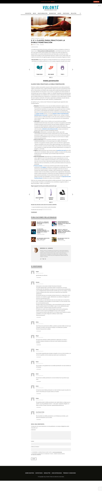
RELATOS (73, 13)
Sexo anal (42, 38)
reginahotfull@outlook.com (58, 405)
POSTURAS (66, 13)
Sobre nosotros (29, 473)
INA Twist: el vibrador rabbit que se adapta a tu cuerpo (43, 223)
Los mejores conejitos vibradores (63, 239)
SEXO (34, 13)
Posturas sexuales (38, 165)
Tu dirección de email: (36, 209)
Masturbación (42, 13)
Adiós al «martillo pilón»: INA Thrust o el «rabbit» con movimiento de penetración (64, 231)
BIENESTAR (52, 13)
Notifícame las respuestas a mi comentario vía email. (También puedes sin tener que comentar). (48, 454)
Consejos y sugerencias (35, 38)
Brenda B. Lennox (36, 44)
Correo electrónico (35, 446)
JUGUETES (28, 13)
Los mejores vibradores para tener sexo (43, 239)
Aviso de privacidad (57, 473)
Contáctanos (38, 473)
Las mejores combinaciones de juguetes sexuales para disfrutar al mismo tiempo (43, 231)
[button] (29, 69)
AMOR (59, 13)
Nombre (32, 441)
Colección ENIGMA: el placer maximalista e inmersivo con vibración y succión (64, 223)
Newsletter (47, 473)
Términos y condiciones (69, 473)
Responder (39, 277)
